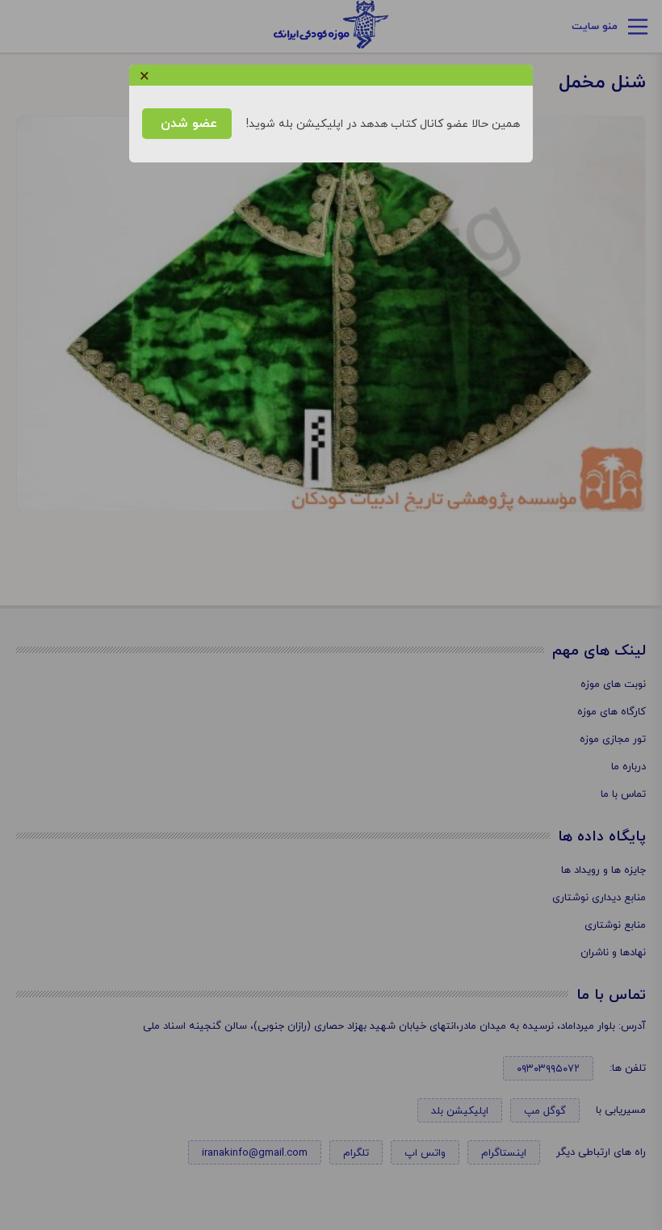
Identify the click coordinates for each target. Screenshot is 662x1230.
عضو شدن (187, 124)
